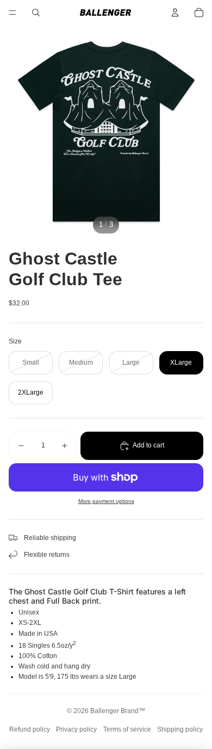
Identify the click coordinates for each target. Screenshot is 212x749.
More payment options (106, 501)
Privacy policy (76, 729)
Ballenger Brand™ (117, 711)
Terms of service (127, 729)
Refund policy (29, 729)
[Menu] (12, 12)
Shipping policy (180, 729)
